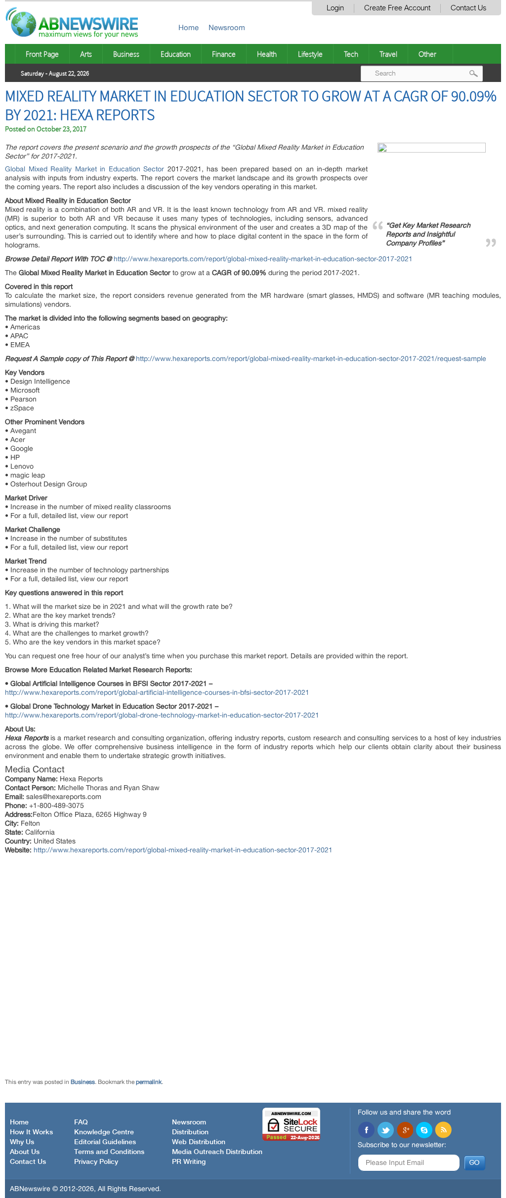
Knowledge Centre (104, 1132)
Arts (86, 54)
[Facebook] (366, 1130)
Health (267, 54)
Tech (351, 54)
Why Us (22, 1142)
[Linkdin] (404, 1130)
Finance (224, 54)
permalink (149, 1081)
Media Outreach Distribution (217, 1152)
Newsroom (227, 27)
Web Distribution (198, 1142)
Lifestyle (310, 54)
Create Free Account (397, 8)
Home (188, 27)
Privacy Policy (96, 1161)
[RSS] (443, 1130)
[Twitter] (385, 1130)
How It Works (31, 1132)
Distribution (190, 1132)
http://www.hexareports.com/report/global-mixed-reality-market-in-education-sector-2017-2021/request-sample (311, 358)
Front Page (42, 54)
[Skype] (424, 1130)
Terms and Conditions (109, 1152)
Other (427, 54)
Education (176, 54)
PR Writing (189, 1161)
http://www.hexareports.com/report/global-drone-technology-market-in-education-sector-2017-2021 (162, 715)
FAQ (81, 1122)
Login (335, 8)
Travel (388, 54)
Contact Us (468, 8)
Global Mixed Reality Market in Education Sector (84, 169)
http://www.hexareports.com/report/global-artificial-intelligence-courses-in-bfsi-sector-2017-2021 (157, 692)
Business (126, 54)
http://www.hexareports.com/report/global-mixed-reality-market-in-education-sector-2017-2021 (263, 259)
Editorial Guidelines (105, 1142)
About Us (25, 1152)
